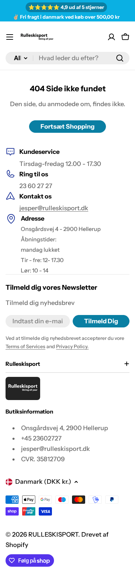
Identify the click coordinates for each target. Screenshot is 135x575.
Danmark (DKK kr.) (43, 481)
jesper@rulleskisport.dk (53, 208)
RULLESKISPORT (53, 534)
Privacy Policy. (72, 346)
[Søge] (120, 58)
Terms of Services (25, 346)
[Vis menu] (10, 37)
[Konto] (111, 37)
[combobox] (67, 58)
